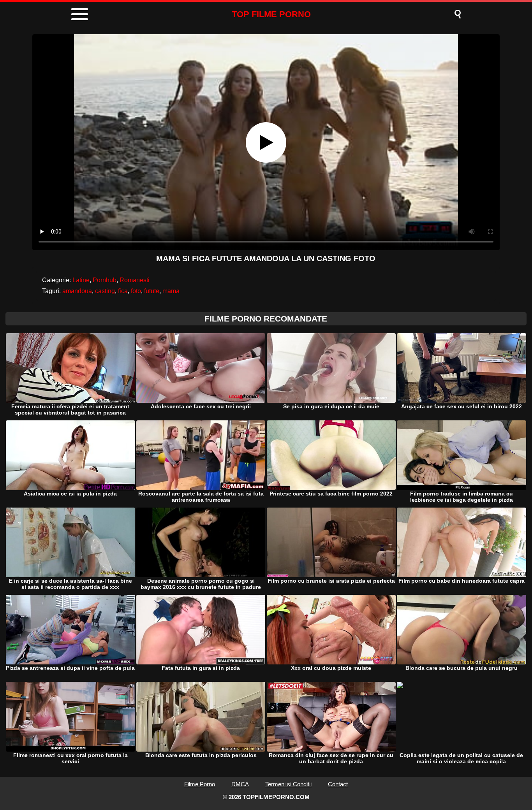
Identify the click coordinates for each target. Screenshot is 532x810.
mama (171, 291)
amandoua (77, 291)
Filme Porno (199, 784)
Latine (81, 280)
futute (151, 291)
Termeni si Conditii (288, 784)
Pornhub (104, 280)
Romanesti (135, 280)
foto (136, 291)
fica (123, 291)
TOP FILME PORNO (271, 14)
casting (105, 291)
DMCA (240, 784)
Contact (338, 784)
